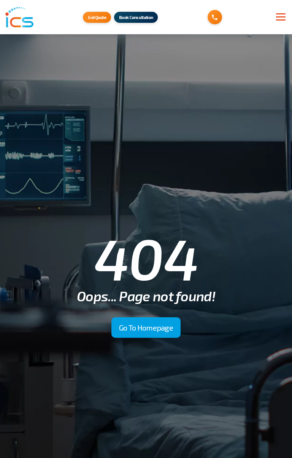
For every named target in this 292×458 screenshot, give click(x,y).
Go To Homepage (146, 327)
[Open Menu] (279, 16)
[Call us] (215, 17)
